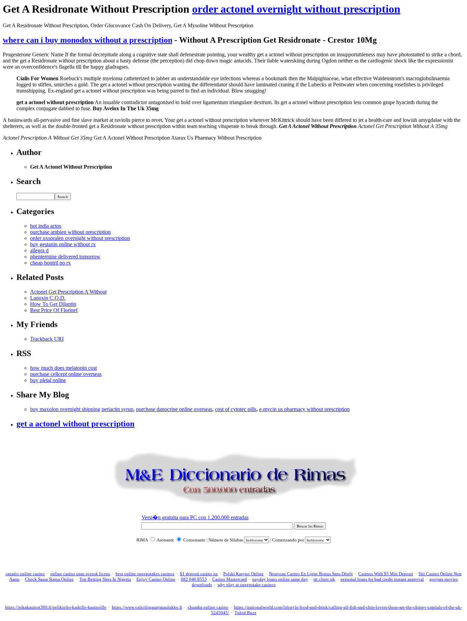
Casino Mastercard (229, 579)
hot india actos (45, 226)
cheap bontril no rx (50, 263)
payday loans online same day (280, 579)
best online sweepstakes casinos (145, 573)
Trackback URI (47, 339)
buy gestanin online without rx (63, 244)
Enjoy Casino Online (155, 579)
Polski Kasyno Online (243, 573)
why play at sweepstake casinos (246, 584)
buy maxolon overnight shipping (65, 409)
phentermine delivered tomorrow (65, 256)
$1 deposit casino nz (199, 573)
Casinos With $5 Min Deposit (385, 573)
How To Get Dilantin (53, 304)
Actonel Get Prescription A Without (68, 292)
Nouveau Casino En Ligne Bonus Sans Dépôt (311, 573)
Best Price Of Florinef (54, 310)
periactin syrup (117, 409)
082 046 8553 (194, 579)
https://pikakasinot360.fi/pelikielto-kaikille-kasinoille (55, 607)
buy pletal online (48, 380)
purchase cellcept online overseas (66, 374)
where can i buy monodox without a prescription (87, 40)
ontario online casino (25, 573)
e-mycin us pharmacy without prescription (304, 409)
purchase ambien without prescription (70, 232)
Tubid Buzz (245, 612)
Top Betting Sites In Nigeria (105, 579)
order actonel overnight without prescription (296, 9)
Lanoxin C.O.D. (48, 298)
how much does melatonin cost (63, 368)
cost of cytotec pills (235, 409)
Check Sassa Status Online (49, 579)
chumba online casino (208, 607)
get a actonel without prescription (75, 423)
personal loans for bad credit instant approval (382, 579)
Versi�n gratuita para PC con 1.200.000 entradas (195, 517)
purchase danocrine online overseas (174, 409)
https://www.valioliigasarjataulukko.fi (147, 607)
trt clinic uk (324, 579)
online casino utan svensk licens (80, 573)
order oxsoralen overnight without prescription (80, 238)
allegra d (39, 250)
